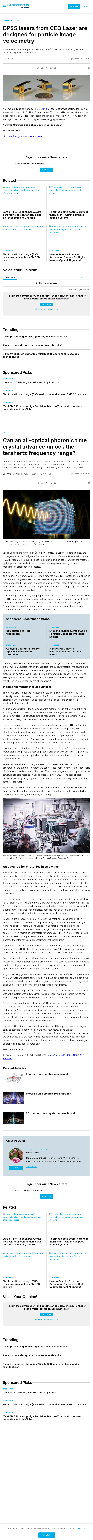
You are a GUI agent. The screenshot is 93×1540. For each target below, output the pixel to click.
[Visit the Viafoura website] (84, 290)
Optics (6, 433)
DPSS (46, 109)
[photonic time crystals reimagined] (13, 1078)
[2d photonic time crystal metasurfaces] (13, 1118)
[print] (89, 68)
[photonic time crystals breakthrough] (13, 1098)
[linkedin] (42, 68)
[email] (55, 68)
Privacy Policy (81, 1528)
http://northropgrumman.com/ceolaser (22, 136)
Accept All (46, 1535)
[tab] (10, 278)
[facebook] (38, 68)
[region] (46, 283)
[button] (5, 6)
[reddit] (51, 68)
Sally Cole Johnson (12, 474)
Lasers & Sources (11, 20)
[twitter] (46, 68)
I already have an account (46, 309)
